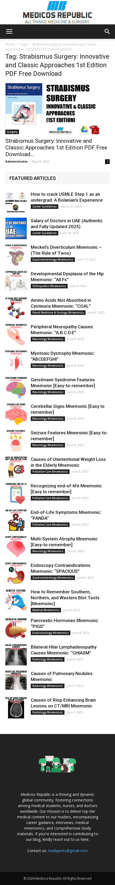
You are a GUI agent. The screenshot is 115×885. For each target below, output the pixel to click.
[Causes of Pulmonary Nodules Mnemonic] (16, 681)
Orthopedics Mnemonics (49, 286)
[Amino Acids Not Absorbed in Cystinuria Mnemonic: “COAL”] (16, 308)
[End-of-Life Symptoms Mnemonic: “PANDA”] (16, 520)
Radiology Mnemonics (47, 659)
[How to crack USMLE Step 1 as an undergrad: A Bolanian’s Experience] (16, 202)
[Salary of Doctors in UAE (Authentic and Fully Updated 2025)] (16, 228)
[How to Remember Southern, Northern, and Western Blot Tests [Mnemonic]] (16, 599)
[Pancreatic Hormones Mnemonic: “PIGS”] (16, 628)
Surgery (12, 132)
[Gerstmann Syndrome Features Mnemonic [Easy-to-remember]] (16, 387)
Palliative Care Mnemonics (50, 471)
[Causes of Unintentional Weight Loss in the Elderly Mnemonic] (16, 467)
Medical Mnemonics (45, 610)
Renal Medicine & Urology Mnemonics (58, 312)
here (85, 839)
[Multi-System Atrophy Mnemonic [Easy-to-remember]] (16, 546)
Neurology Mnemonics (47, 339)
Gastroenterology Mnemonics (52, 259)
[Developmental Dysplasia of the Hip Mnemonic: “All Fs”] (16, 281)
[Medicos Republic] (57, 12)
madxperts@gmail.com (68, 850)
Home (10, 44)
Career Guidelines (44, 206)
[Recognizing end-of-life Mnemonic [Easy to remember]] (16, 493)
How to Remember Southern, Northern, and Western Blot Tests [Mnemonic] (65, 597)
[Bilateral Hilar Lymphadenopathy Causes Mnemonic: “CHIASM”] (16, 654)
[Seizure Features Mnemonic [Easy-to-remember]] (16, 440)
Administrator (16, 161)
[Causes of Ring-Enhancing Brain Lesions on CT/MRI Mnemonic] (16, 707)
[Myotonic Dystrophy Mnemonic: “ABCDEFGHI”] (16, 361)
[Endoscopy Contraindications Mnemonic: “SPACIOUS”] (16, 573)
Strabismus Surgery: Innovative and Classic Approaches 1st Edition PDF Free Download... (56, 147)
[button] (107, 31)
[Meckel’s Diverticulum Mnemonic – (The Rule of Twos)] (16, 255)
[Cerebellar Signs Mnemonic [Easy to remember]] (16, 414)
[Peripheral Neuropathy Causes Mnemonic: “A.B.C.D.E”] (16, 334)
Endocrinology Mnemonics (50, 633)
